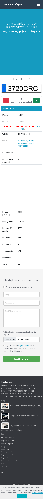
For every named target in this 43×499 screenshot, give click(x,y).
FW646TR (31, 393)
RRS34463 (5, 393)
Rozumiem (22, 496)
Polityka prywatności (9, 443)
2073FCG (30, 385)
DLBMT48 (13, 388)
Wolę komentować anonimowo (19, 287)
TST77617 (13, 391)
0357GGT (22, 396)
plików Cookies (37, 493)
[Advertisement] (21, 51)
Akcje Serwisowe (7, 467)
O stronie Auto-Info (8, 437)
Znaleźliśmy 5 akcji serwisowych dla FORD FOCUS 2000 (27, 143)
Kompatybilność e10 (9, 461)
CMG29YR (14, 393)
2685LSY (5, 391)
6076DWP (22, 385)
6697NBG (13, 385)
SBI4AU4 (38, 396)
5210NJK (30, 396)
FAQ (3, 464)
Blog (3, 446)
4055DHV (22, 388)
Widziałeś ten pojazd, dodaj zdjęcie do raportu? (19, 333)
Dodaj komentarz (22, 359)
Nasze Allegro (6, 473)
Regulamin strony (7, 440)
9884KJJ (30, 391)
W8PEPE (4, 385)
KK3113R (13, 396)
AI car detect (6, 470)
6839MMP (22, 391)
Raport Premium (7, 458)
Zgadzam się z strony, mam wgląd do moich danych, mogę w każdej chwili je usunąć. (19, 348)
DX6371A (31, 388)
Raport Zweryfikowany (9, 455)
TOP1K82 (5, 396)
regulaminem (24, 345)
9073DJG (22, 393)
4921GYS (5, 388)
